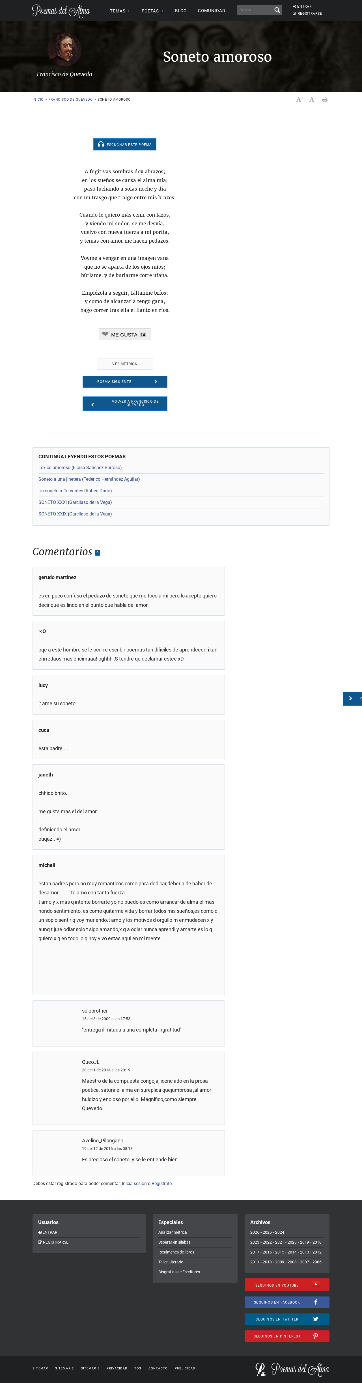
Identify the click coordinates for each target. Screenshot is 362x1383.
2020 (292, 1242)
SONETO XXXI (52, 502)
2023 (254, 1242)
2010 (267, 1262)
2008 (292, 1262)
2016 (267, 1252)
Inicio (38, 100)
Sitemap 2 (64, 1368)
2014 (292, 1252)
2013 (304, 1252)
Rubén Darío (98, 490)
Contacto (158, 1368)
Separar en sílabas (174, 1242)
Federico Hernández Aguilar (110, 479)
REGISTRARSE (310, 14)
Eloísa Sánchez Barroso (96, 467)
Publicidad (185, 1368)
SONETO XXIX (52, 514)
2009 (279, 1262)
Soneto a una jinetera (59, 479)
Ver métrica (124, 364)
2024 (279, 1232)
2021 (279, 1242)
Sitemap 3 (90, 1368)
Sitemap (40, 1368)
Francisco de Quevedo (70, 100)
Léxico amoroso (54, 467)
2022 (267, 1242)
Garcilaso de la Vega (89, 502)
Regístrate (162, 1183)
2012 (317, 1252)
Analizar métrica (172, 1232)
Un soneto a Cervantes (60, 490)
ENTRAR (304, 6)
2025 (267, 1232)
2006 (317, 1262)
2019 (304, 1242)
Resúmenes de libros (176, 1252)
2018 (317, 1242)
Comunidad (211, 10)
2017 (254, 1252)
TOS (137, 1368)
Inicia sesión (134, 1183)
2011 (254, 1262)
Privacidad (117, 1368)
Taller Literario (170, 1262)
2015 (279, 1252)
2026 (254, 1232)
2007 (304, 1262)
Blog (181, 10)
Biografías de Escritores (179, 1272)
